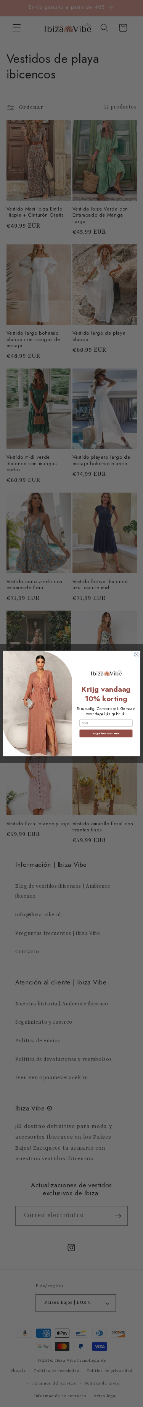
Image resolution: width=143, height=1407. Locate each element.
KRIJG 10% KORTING (106, 733)
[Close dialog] (136, 654)
